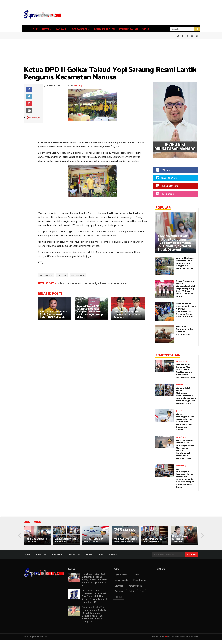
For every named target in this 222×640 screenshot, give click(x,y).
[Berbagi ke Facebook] (29, 89)
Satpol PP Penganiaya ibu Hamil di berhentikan (184, 330)
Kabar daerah (77, 275)
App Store (57, 555)
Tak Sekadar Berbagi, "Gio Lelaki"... (37, 540)
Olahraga (119, 586)
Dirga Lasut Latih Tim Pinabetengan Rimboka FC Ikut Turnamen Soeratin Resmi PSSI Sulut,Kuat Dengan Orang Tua (94, 614)
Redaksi (118, 597)
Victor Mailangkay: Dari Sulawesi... (94, 540)
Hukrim (135, 575)
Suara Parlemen (104, 29)
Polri (141, 591)
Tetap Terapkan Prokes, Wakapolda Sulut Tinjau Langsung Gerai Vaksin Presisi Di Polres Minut (185, 289)
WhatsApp (34, 118)
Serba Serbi (79, 29)
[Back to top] (214, 632)
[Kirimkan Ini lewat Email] (29, 110)
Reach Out (74, 555)
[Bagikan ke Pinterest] (29, 103)
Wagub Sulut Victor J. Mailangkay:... (66, 540)
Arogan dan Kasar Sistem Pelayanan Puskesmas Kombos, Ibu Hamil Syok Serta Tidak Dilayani (175, 243)
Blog (100, 555)
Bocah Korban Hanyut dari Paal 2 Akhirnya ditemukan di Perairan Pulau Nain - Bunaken (186, 310)
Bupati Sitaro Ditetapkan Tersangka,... (179, 539)
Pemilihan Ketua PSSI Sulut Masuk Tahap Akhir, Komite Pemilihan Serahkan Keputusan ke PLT (94, 580)
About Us (41, 555)
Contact (113, 555)
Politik (131, 591)
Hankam (60, 29)
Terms (89, 555)
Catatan (62, 275)
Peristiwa (119, 591)
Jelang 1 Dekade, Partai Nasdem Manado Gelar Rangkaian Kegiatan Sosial (185, 263)
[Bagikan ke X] (29, 96)
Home (34, 29)
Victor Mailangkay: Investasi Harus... (152, 540)
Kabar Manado (121, 580)
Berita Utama (46, 275)
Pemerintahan (128, 29)
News (45, 29)
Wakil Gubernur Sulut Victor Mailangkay (125, 540)
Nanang (78, 86)
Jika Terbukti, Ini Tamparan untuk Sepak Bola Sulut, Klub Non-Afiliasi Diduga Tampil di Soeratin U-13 (95, 596)
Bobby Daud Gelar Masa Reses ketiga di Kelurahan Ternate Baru (92, 283)
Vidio (145, 29)
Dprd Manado (121, 575)
